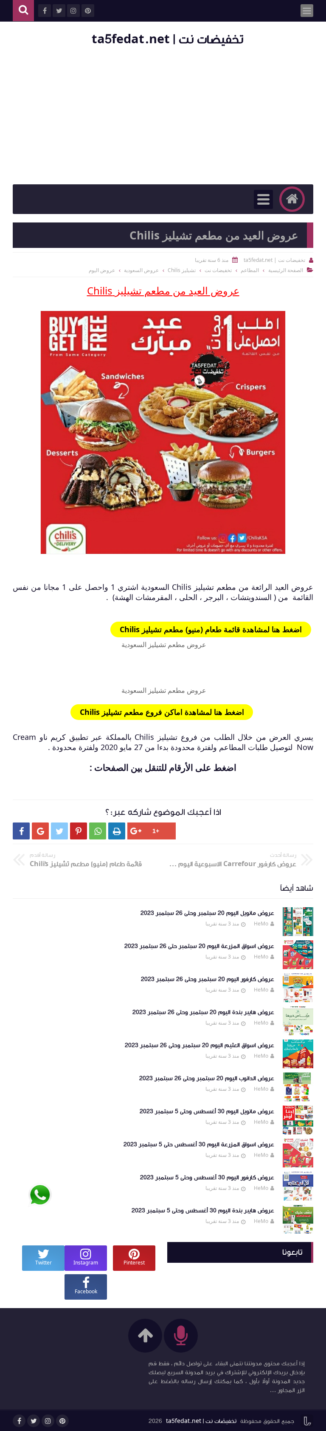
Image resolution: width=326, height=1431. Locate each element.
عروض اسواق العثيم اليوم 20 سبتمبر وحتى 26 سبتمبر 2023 (199, 1045)
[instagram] (48, 1420)
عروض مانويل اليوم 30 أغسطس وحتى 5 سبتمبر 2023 (207, 1111)
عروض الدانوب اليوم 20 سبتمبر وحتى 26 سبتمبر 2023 (206, 1078)
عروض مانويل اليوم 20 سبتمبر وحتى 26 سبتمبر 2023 (207, 913)
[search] (23, 11)
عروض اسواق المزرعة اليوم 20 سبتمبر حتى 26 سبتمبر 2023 (199, 946)
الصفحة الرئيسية (285, 270)
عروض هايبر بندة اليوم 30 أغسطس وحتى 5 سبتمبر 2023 (203, 1210)
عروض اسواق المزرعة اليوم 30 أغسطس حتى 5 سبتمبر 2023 (199, 1144)
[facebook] (19, 1420)
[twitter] (33, 1420)
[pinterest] (62, 1420)
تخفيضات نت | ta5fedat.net (167, 39)
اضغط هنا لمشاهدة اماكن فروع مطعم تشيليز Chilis (162, 712)
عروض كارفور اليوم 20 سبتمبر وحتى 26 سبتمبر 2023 (207, 979)
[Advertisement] (163, 116)
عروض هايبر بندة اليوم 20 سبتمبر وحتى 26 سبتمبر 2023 (203, 1012)
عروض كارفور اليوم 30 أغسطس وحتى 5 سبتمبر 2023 (207, 1177)
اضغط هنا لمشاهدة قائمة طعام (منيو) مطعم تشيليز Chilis (211, 629)
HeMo (261, 923)
